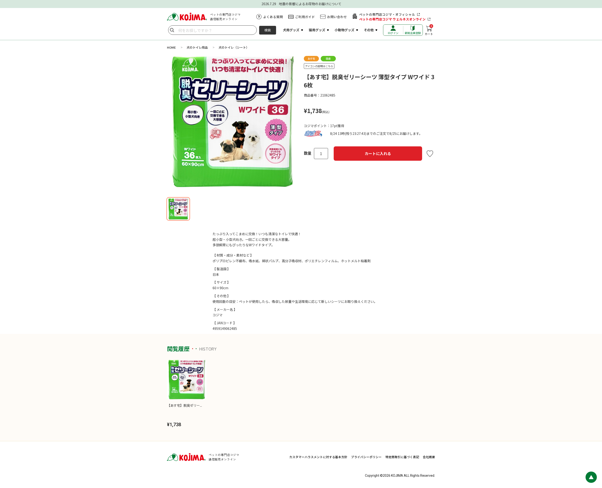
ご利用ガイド (305, 16)
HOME (171, 47)
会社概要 (429, 457)
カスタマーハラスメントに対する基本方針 (318, 457)
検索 (267, 30)
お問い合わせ (337, 16)
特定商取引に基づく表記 (402, 457)
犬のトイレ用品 (197, 47)
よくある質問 (273, 16)
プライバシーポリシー (366, 457)
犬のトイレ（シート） (233, 47)
